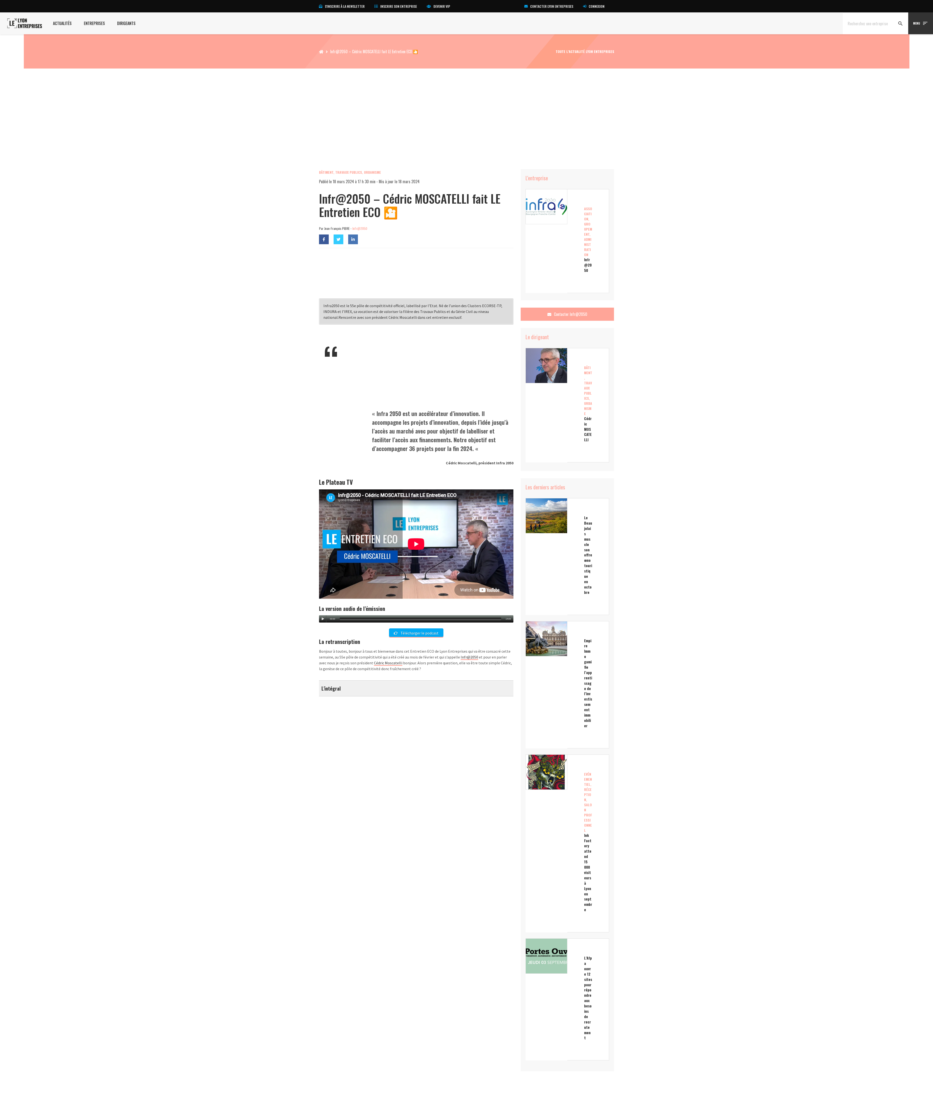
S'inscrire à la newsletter (345, 6)
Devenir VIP (441, 6)
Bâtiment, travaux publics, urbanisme (350, 172)
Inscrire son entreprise (398, 6)
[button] (416, 688)
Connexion (597, 6)
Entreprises (94, 23)
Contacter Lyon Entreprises (551, 6)
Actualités (62, 23)
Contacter (570, 314)
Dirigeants (126, 23)
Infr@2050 (359, 228)
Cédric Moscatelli (388, 662)
